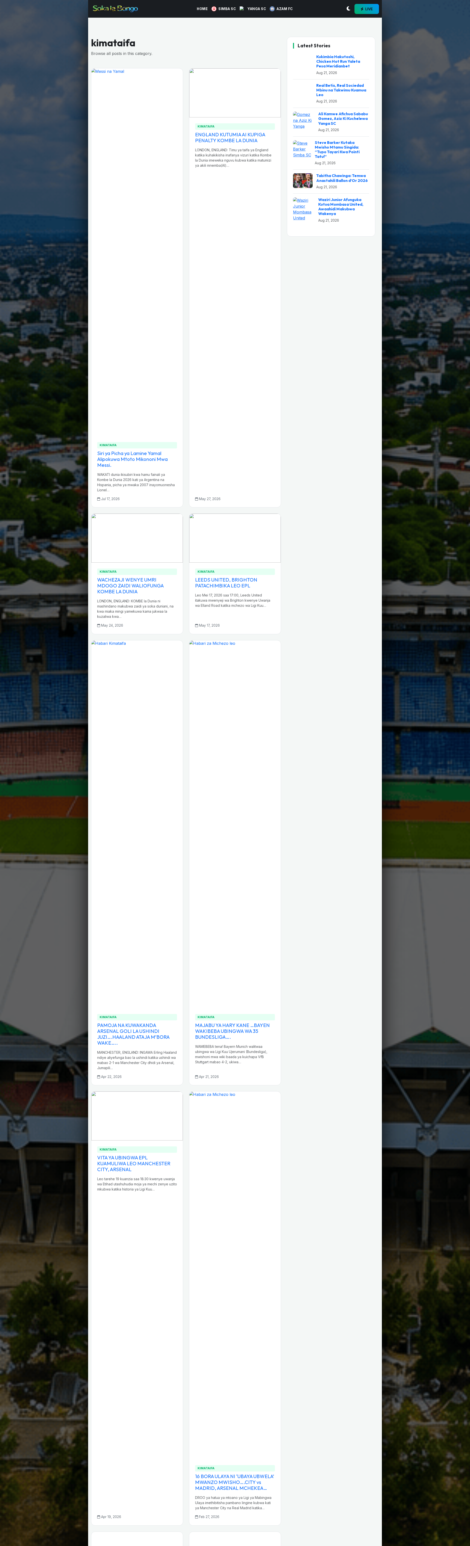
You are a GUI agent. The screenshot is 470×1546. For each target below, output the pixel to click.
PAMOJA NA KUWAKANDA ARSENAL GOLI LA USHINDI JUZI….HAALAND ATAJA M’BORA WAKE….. (133, 1034)
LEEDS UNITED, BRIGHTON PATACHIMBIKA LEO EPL (226, 583)
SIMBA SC (227, 9)
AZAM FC (285, 9)
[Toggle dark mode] (348, 9)
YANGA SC (256, 9)
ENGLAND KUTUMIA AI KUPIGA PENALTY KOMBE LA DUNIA (230, 137)
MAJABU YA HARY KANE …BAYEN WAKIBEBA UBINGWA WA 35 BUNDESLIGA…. (232, 1031)
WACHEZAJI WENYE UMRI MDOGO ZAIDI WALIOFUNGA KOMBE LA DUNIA (130, 586)
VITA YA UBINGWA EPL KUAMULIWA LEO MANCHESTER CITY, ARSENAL (133, 1163)
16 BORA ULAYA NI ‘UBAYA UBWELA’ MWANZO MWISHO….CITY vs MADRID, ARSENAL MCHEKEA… (234, 1482)
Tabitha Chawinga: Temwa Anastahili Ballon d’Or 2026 (342, 871)
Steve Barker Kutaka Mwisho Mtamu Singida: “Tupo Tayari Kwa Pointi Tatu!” (337, 843)
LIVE (368, 9)
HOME (202, 9)
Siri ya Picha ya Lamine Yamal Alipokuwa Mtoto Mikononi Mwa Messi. (132, 459)
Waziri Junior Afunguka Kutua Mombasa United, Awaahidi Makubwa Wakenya (340, 900)
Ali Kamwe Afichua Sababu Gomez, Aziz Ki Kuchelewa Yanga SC (343, 812)
